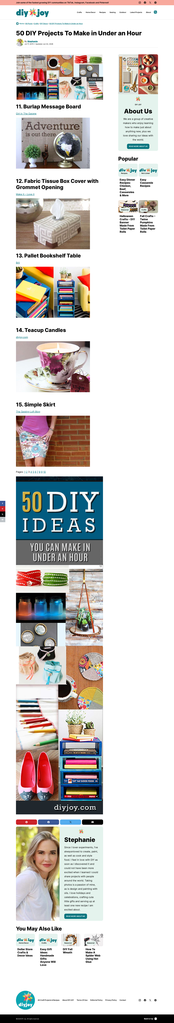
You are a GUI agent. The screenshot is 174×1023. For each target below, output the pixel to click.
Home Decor (91, 12)
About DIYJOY (68, 1000)
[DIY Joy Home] (32, 12)
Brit (18, 262)
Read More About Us (138, 146)
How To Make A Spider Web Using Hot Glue (93, 955)
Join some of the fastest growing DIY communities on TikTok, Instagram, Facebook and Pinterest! (62, 2)
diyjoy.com (22, 337)
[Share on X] (2, 514)
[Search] (155, 12)
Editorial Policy (96, 1000)
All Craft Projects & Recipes (49, 1000)
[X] (150, 2)
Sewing (113, 12)
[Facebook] (145, 2)
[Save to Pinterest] (2, 509)
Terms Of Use (82, 1000)
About (148, 12)
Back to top (148, 1019)
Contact (123, 1000)
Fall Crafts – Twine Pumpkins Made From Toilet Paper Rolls (147, 224)
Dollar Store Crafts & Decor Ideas (25, 952)
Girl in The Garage (26, 113)
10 (44, 471)
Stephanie (32, 41)
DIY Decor (44, 24)
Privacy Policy (111, 1000)
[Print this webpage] (2, 519)
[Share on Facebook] (2, 503)
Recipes (102, 12)
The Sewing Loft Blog (28, 411)
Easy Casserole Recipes (146, 182)
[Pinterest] (155, 2)
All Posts (28, 24)
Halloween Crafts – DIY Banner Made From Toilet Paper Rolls (127, 224)
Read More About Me (75, 916)
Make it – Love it (25, 194)
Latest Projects (136, 12)
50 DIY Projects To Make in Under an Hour (66, 24)
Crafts (79, 12)
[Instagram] (139, 2)
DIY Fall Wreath (67, 951)
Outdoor (122, 12)
